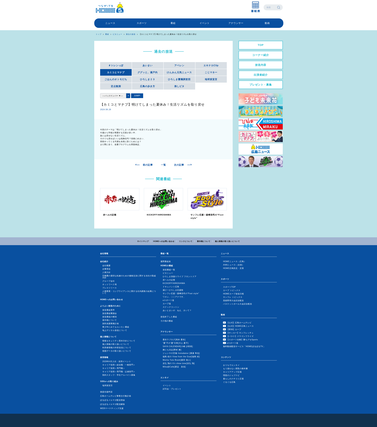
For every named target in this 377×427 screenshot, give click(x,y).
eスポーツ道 (168, 300)
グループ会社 (108, 281)
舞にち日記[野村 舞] (172, 350)
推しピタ (179, 86)
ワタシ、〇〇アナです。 (174, 297)
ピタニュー (117, 34)
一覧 (163, 165)
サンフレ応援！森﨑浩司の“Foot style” (181, 293)
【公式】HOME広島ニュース (240, 326)
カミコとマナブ (116, 72)
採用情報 (104, 357)
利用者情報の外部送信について (116, 348)
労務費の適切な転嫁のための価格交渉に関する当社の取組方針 (129, 277)
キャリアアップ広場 (232, 372)
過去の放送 (130, 34)
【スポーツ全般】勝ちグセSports (242, 340)
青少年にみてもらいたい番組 (115, 327)
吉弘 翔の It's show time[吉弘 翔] (179, 363)
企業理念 (106, 269)
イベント (205, 23)
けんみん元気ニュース (179, 72)
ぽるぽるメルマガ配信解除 (112, 404)
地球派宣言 (211, 79)
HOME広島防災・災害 (233, 268)
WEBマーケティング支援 (112, 408)
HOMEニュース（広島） (234, 261)
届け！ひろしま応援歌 (173, 290)
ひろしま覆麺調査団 (179, 79)
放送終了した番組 (169, 317)
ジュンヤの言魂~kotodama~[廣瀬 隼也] (181, 353)
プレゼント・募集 (260, 84)
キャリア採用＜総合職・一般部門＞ (118, 365)
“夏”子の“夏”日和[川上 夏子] (175, 343)
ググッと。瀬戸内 (148, 72)
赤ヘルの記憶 (169, 280)
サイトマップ (143, 241)
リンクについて (185, 241)
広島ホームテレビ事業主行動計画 (115, 396)
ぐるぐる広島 (229, 382)
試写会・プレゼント (172, 389)
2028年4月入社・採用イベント (116, 361)
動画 (267, 23)
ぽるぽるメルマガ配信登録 (112, 400)
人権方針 (106, 272)
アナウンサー (235, 23)
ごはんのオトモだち (116, 79)
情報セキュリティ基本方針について (118, 341)
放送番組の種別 (109, 317)
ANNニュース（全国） (233, 265)
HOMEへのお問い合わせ (164, 241)
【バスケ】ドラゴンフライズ (240, 336)
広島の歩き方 (147, 86)
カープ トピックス (231, 290)
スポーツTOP (229, 287)
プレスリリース (109, 288)
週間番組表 (166, 261)
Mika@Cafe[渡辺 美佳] (174, 367)
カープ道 (167, 304)
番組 (173, 23)
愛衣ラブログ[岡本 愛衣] (174, 340)
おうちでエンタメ (231, 365)
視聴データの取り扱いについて (116, 351)
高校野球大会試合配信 (233, 300)
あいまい (148, 65)
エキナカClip (211, 65)
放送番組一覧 (169, 270)
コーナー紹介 (260, 55)
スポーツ (142, 23)
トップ (98, 34)
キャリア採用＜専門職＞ (113, 368)
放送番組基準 (108, 310)
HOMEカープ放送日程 (233, 294)
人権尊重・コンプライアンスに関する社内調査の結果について (129, 292)
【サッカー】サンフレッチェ (240, 333)
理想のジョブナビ (231, 375)
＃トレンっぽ (115, 65)
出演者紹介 (261, 74)
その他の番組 (167, 321)
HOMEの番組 (167, 266)
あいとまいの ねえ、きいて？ (177, 310)
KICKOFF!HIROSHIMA (174, 283)
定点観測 (116, 86)
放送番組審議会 (109, 313)
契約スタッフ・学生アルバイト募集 (118, 375)
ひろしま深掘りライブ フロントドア (179, 276)
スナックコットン (171, 307)
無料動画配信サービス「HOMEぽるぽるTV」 (244, 346)
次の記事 (179, 165)
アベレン (179, 65)
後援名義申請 (106, 392)
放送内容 (260, 64)
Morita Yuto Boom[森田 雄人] (177, 360)
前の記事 (148, 165)
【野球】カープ (234, 329)
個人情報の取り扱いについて (227, 241)
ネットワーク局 (109, 284)
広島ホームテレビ (109, 7)
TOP (261, 45)
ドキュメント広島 (171, 287)
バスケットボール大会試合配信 (237, 304)
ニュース (110, 23)
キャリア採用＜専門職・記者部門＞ (118, 372)
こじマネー (211, 72)
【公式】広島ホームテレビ (239, 323)
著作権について (203, 241)
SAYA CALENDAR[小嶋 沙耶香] (178, 346)
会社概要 (106, 266)
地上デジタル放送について (114, 330)
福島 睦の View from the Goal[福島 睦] (181, 357)
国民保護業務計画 (110, 323)
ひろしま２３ (147, 79)
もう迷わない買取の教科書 (235, 368)
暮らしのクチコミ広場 (233, 379)
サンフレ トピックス (232, 297)
